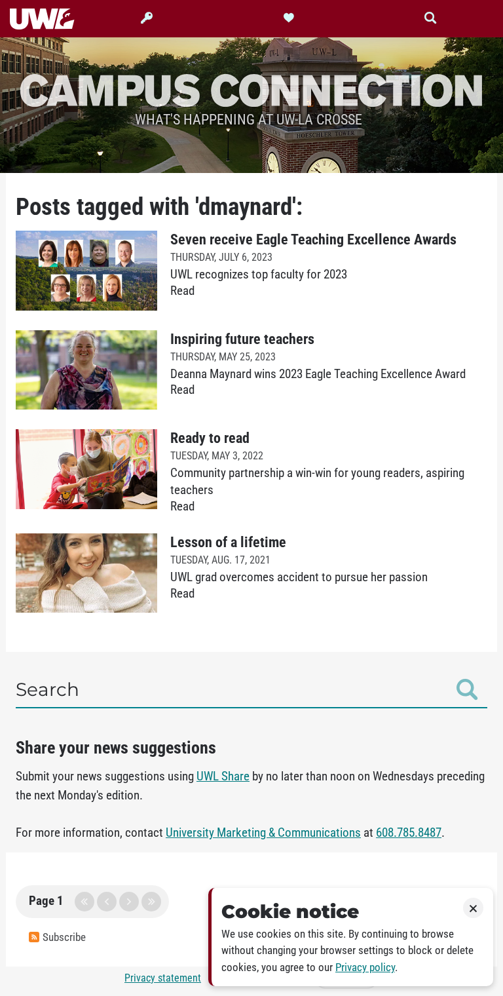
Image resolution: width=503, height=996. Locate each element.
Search (47, 689)
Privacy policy (365, 967)
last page (151, 901)
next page (129, 901)
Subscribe (64, 937)
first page (84, 901)
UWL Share (223, 776)
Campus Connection (251, 89)
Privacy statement (162, 978)
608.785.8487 (408, 833)
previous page (107, 901)
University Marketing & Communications (263, 833)
